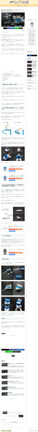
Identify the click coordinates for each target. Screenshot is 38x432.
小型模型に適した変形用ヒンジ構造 (8, 73)
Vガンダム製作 (3, 333)
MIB (32, 27)
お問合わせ (30, 429)
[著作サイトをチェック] (12, 356)
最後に (4, 80)
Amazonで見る (19, 178)
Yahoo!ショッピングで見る (12, 180)
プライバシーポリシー (34, 429)
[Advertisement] (13, 63)
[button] (21, 28)
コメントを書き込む (13, 422)
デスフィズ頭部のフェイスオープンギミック (10, 91)
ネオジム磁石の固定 (5, 78)
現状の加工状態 (5, 79)
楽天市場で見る (12, 178)
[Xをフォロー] (14, 356)
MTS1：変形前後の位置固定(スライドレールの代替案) (10, 74)
